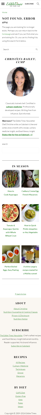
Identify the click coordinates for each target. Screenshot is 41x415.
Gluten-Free (20, 396)
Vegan (20, 406)
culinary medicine (14, 107)
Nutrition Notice (21, 319)
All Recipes (20, 362)
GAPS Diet (20, 393)
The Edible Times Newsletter (11, 335)
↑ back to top (20, 294)
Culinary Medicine (20, 366)
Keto (21, 399)
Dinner (21, 373)
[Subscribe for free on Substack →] (17, 134)
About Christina (20, 308)
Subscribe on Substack (20, 346)
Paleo (20, 403)
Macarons (20, 376)
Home (4, 12)
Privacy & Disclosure (20, 315)
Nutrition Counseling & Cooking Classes (20, 312)
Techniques (20, 369)
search (5, 144)
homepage (6, 34)
